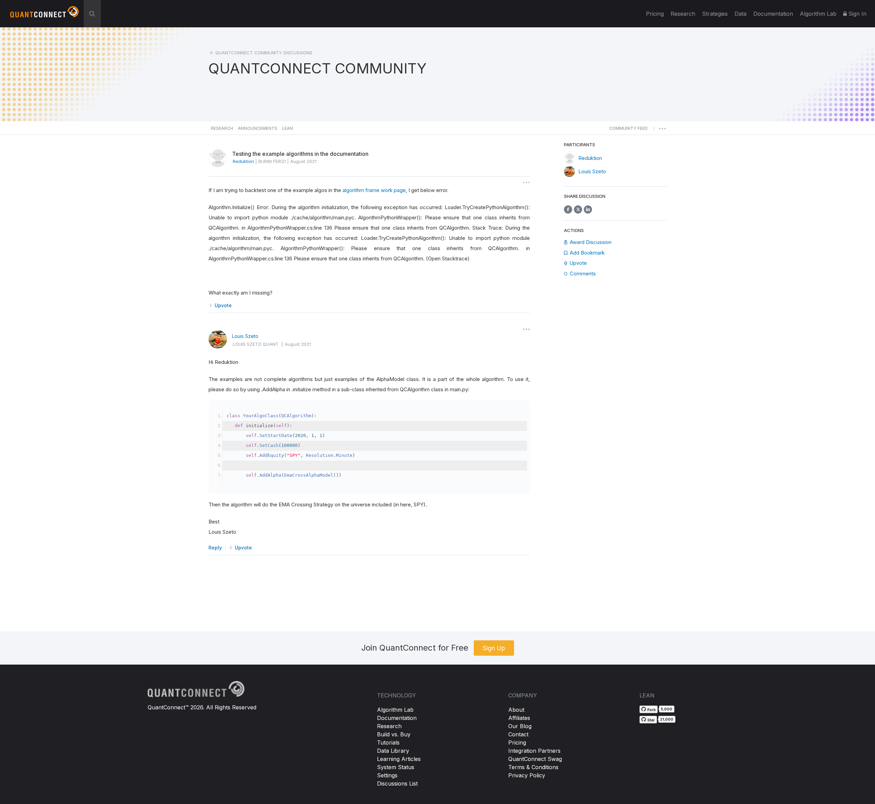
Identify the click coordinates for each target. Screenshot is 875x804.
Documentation (397, 717)
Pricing (655, 13)
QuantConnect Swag (535, 758)
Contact (518, 734)
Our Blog (519, 726)
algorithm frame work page (374, 190)
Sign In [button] (856, 13)
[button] (628, 130)
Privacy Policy (526, 775)
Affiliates (519, 717)
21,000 (666, 719)
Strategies (715, 13)
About (516, 709)
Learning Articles (399, 758)
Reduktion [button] (243, 161)
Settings (387, 775)
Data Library (393, 750)
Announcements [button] (257, 128)
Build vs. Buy (393, 734)
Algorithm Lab (395, 709)
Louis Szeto (245, 336)
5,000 (666, 709)
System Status (395, 767)
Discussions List (397, 783)
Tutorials (388, 742)
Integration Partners (534, 750)
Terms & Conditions (533, 767)
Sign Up (494, 648)
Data (740, 13)
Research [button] (222, 128)
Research (683, 13)
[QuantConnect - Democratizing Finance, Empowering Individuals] (44, 14)
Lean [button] (287, 128)
